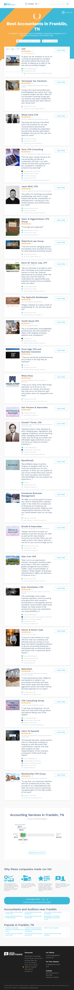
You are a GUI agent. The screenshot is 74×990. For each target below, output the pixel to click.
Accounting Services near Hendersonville (13, 917)
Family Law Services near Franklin (52, 934)
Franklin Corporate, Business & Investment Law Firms (14, 929)
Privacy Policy (24, 987)
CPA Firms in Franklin (51, 928)
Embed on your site (38, 853)
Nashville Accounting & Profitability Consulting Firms (52, 917)
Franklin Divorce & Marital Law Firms (14, 934)
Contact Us (28, 971)
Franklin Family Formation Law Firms (33, 934)
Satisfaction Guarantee (33, 956)
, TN (31, 924)
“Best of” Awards (30, 967)
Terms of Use (34, 987)
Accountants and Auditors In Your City (14, 913)
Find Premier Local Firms (33, 958)
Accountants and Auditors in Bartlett (53, 913)
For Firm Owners (30, 962)
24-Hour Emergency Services (30, 41)
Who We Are (29, 969)
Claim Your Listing (31, 965)
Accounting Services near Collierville (33, 917)
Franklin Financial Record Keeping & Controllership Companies (33, 929)
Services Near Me (31, 960)
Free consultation (51, 41)
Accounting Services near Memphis (33, 913)
